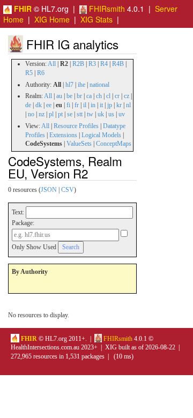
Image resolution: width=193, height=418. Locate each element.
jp (109, 105)
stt (80, 114)
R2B (78, 64)
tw (90, 114)
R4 (104, 64)
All (52, 64)
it (101, 105)
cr (117, 96)
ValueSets (79, 143)
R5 (29, 73)
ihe (81, 84)
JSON (49, 189)
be (69, 96)
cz (126, 96)
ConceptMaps (113, 143)
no (31, 114)
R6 (40, 73)
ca (89, 96)
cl (108, 96)
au (59, 96)
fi (68, 105)
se (69, 114)
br (79, 96)
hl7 (69, 84)
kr (119, 105)
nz (41, 114)
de (28, 105)
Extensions (63, 135)
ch (99, 96)
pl (51, 114)
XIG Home (52, 19)
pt (60, 114)
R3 (92, 64)
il (84, 105)
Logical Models (101, 135)
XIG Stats (96, 19)
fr (77, 105)
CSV (67, 189)
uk (101, 114)
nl (128, 105)
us (111, 114)
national (99, 84)
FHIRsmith (106, 8)
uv (121, 114)
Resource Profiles (76, 126)
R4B (118, 64)
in (93, 105)
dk (38, 105)
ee (48, 105)
